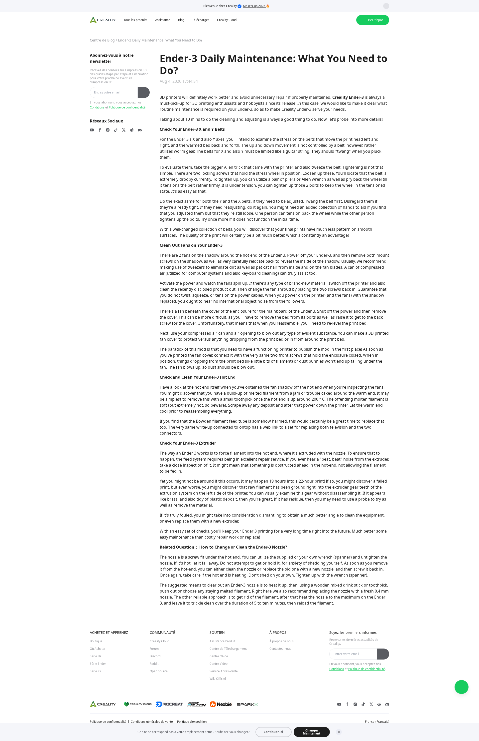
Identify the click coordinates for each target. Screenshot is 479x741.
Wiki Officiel (218, 679)
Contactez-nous (280, 649)
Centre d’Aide (219, 656)
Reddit (154, 664)
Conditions (97, 107)
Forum (154, 649)
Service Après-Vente (224, 671)
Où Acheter (98, 649)
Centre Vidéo (219, 664)
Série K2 (95, 671)
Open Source (159, 671)
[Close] (339, 732)
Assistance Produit (222, 641)
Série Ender (98, 664)
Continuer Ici (273, 732)
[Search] (339, 20)
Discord (155, 656)
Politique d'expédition (192, 722)
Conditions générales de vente (152, 722)
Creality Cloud (159, 641)
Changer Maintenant (311, 732)
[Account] (349, 20)
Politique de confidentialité (127, 107)
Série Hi (95, 656)
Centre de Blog (102, 40)
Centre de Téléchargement (228, 649)
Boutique (96, 641)
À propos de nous (281, 641)
